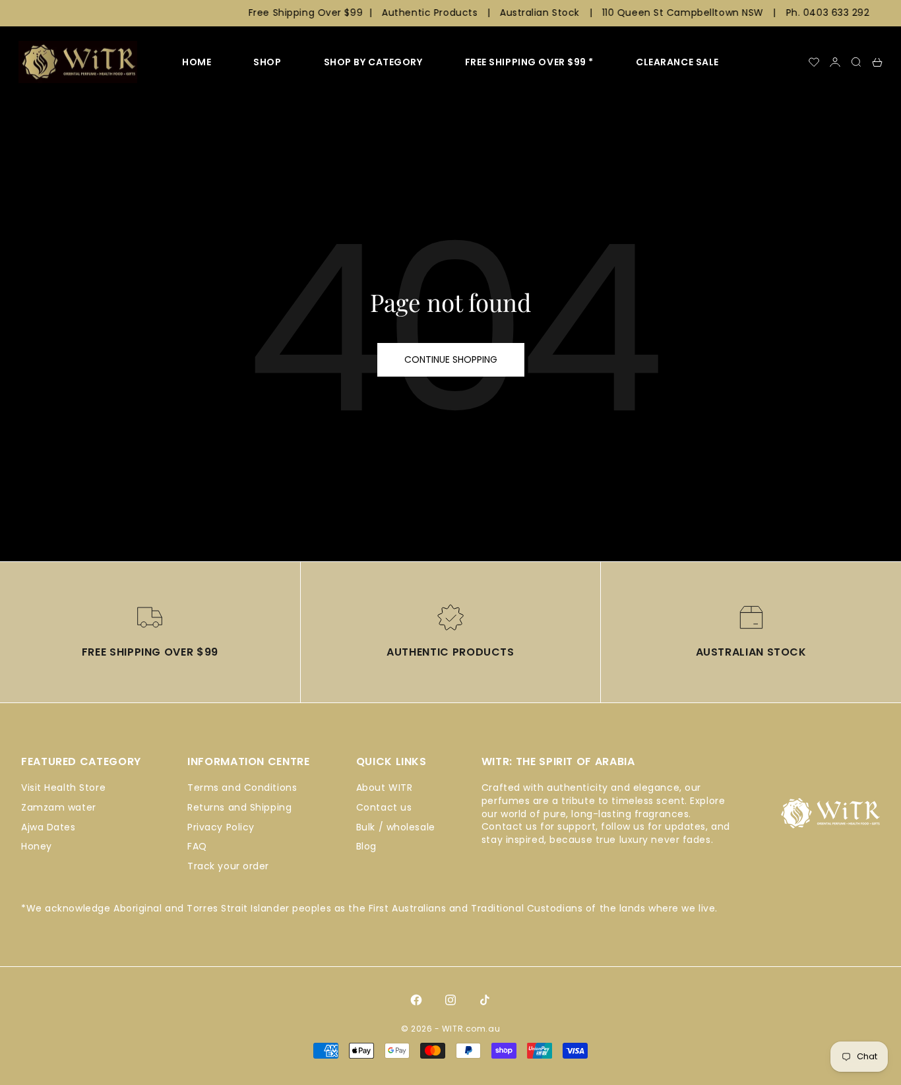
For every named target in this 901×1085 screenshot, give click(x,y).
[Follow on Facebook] (416, 1000)
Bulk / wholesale (395, 827)
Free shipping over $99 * (529, 62)
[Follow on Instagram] (450, 1000)
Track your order (228, 866)
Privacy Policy (221, 827)
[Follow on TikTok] (484, 1000)
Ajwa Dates (48, 827)
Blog (366, 846)
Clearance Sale (677, 62)
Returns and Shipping (239, 807)
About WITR (384, 787)
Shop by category (373, 62)
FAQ (197, 846)
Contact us (384, 807)
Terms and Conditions (242, 787)
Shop (267, 62)
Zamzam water (58, 807)
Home (196, 62)
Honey (36, 846)
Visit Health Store (63, 787)
